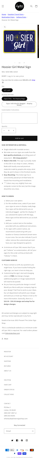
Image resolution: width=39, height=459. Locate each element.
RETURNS (7, 366)
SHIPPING (7, 361)
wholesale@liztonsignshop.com (16, 418)
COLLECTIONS (9, 394)
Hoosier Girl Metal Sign (10, 20)
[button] (2, 6)
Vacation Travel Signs (16, 14)
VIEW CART (8, 385)
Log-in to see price (16, 76)
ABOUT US (7, 371)
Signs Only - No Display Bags (14, 99)
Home (4, 14)
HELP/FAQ (7, 380)
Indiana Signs (21, 17)
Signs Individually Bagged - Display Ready (19, 104)
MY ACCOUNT (8, 356)
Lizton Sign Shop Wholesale (16, 457)
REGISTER (7, 352)
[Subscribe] (32, 431)
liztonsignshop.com (12, 333)
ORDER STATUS (9, 389)
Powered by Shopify (27, 457)
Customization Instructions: (10, 110)
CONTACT (7, 403)
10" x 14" (7, 90)
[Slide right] (24, 63)
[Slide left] (15, 63)
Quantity (4, 126)
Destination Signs (8, 17)
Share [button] (6, 339)
